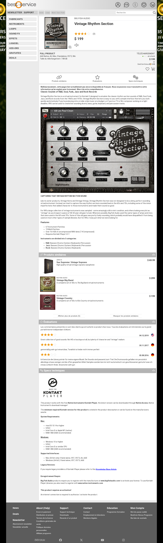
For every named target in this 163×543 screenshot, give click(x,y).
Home (41, 13)
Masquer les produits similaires (125, 316)
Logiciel (14, 43)
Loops (47, 13)
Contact (86, 512)
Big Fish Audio (82, 18)
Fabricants (16, 19)
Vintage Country (64, 298)
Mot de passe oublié (139, 512)
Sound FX (14, 34)
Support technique (67, 512)
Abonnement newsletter (22, 524)
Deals (12, 58)
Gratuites (15, 53)
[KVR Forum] (39, 540)
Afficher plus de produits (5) (69, 316)
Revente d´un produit (68, 518)
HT (154, 61)
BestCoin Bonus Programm (141, 515)
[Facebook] (60, 540)
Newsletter (15, 12)
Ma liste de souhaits (139, 518)
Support (29, 12)
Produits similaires (59, 81)
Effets (13, 38)
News (16, 508)
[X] (81, 540)
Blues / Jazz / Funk (58, 13)
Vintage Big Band (65, 280)
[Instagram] (123, 540)
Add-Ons (14, 48)
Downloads (64, 515)
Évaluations (97, 81)
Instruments (16, 24)
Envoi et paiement (43, 512)
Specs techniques (136, 81)
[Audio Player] (76, 46)
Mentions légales (90, 518)
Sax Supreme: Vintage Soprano (72, 262)
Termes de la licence (44, 518)
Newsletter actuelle (20, 527)
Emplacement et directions (94, 515)
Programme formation (116, 512)
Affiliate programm (43, 533)
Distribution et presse (44, 515)
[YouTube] (102, 540)
